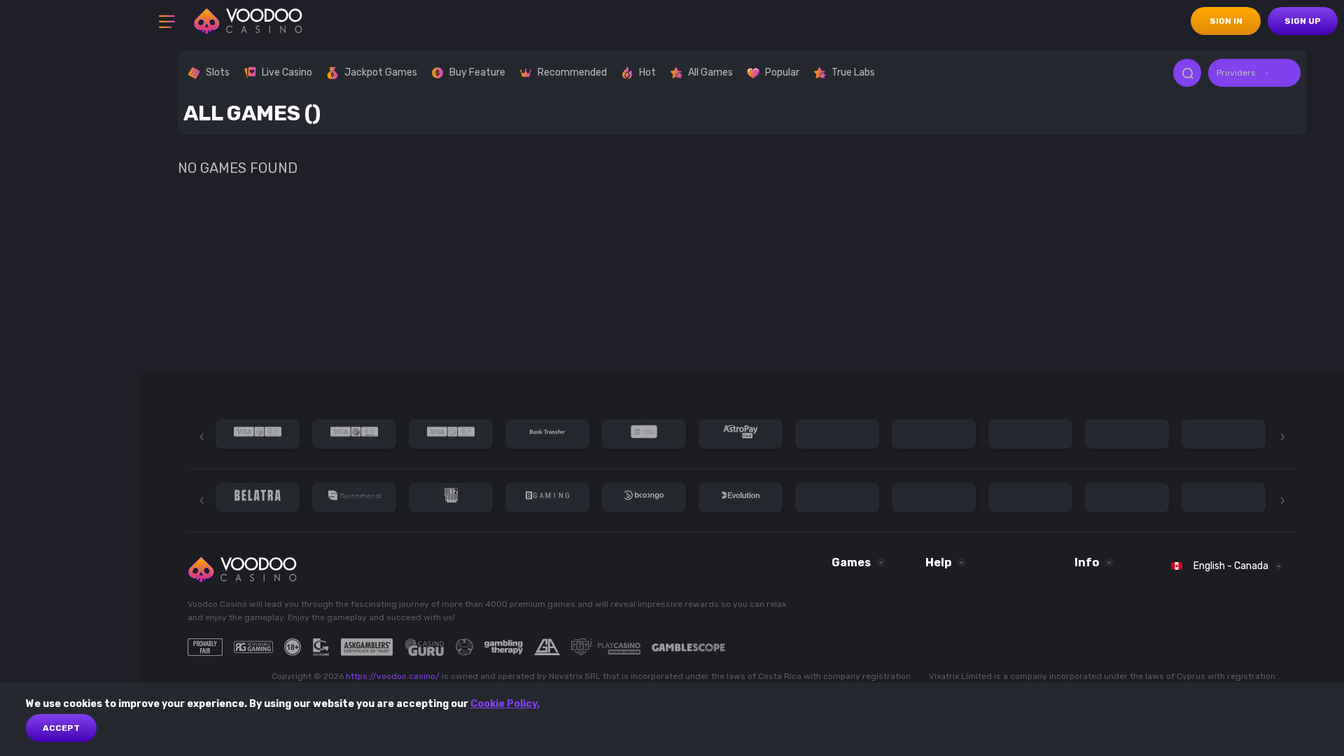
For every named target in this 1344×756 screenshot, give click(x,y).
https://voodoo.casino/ (393, 676)
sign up (1302, 21)
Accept (61, 728)
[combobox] (1254, 73)
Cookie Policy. (505, 704)
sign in (1226, 21)
